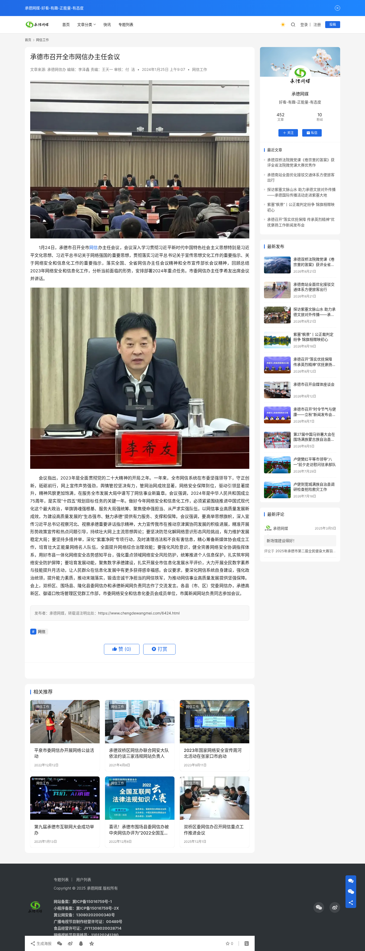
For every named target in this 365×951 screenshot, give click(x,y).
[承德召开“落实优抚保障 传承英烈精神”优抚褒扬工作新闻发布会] (277, 365)
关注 (290, 133)
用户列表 (83, 879)
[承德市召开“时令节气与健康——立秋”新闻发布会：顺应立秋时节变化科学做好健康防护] (277, 415)
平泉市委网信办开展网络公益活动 (64, 753)
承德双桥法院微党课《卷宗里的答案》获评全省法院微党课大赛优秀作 (314, 264)
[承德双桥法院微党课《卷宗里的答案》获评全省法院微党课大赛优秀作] (277, 265)
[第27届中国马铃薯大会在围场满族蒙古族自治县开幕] (277, 440)
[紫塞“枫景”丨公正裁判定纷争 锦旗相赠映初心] (277, 340)
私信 (314, 133)
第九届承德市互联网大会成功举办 (64, 829)
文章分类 (84, 24)
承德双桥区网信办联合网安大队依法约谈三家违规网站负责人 (139, 753)
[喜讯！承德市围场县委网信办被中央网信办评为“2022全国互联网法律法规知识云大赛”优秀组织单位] (139, 798)
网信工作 (199, 69)
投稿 (332, 24)
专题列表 (125, 24)
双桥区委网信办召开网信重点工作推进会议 (214, 829)
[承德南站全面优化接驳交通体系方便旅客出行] (277, 290)
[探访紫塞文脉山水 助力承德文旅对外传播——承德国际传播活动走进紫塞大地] (277, 315)
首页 (66, 24)
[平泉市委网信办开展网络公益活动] (65, 721)
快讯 (107, 24)
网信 (93, 247)
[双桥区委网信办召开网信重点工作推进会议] (214, 798)
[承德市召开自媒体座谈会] (277, 390)
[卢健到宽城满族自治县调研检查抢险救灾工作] (277, 490)
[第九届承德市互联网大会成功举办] (65, 798)
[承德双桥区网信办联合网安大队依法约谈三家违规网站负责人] (139, 721)
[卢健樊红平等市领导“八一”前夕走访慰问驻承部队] (277, 465)
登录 (304, 24)
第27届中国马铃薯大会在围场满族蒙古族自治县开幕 (314, 439)
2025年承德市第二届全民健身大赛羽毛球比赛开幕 (314, 551)
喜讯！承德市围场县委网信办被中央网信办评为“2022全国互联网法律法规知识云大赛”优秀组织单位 (139, 830)
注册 (317, 24)
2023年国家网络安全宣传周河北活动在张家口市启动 (213, 753)
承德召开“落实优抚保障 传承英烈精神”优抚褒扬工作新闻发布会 (314, 364)
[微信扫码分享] (59, 943)
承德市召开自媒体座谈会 (314, 384)
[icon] (318, 907)
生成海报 (44, 943)
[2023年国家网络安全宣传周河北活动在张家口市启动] (214, 721)
